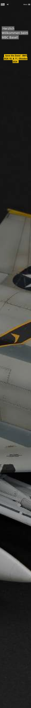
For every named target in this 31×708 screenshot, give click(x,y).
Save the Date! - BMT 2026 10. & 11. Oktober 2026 (15, 58)
